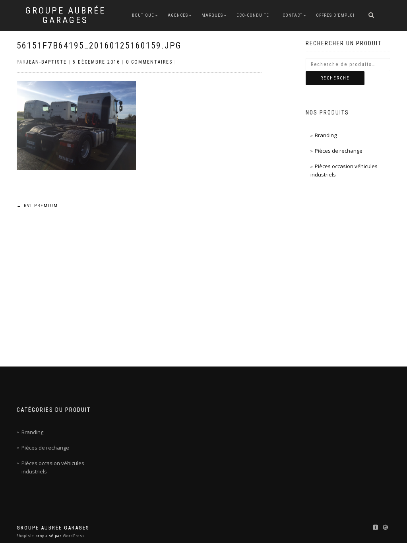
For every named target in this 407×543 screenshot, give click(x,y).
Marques (212, 15)
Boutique (143, 15)
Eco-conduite (252, 15)
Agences (178, 15)
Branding (326, 135)
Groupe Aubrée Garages (65, 15)
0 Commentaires (149, 62)
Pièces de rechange (338, 150)
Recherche (335, 78)
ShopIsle (26, 535)
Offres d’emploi (335, 15)
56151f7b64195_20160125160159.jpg (99, 45)
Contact (292, 15)
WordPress (73, 535)
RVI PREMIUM (37, 205)
